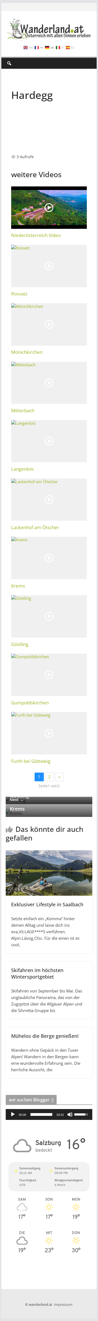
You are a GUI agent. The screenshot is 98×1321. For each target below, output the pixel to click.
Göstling (19, 644)
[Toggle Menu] (86, 63)
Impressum (63, 1304)
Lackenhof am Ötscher (35, 527)
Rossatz (19, 294)
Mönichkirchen (26, 352)
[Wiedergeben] (13, 1114)
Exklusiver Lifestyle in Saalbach (47, 904)
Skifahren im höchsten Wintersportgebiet (37, 973)
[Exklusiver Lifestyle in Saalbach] (49, 853)
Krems (18, 586)
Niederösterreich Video (36, 235)
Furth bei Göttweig (30, 761)
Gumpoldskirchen (30, 702)
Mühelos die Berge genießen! (45, 1036)
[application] (49, 1114)
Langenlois (22, 469)
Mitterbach (22, 410)
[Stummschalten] (70, 1114)
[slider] (41, 1114)
